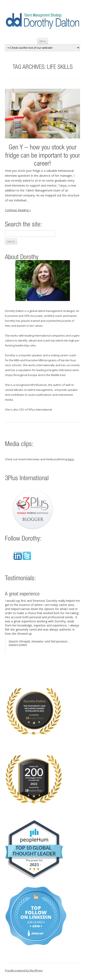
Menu (42, 41)
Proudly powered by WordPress (23, 970)
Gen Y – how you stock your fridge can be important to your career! (42, 156)
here (71, 459)
